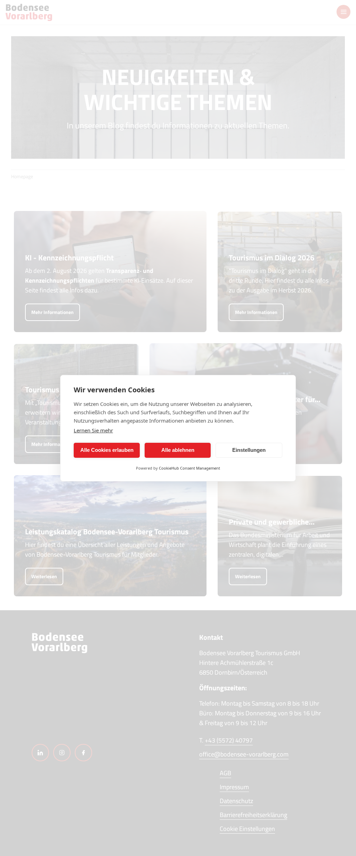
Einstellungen (249, 450)
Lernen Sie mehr (93, 430)
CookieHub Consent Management (189, 468)
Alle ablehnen (177, 450)
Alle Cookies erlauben (107, 450)
